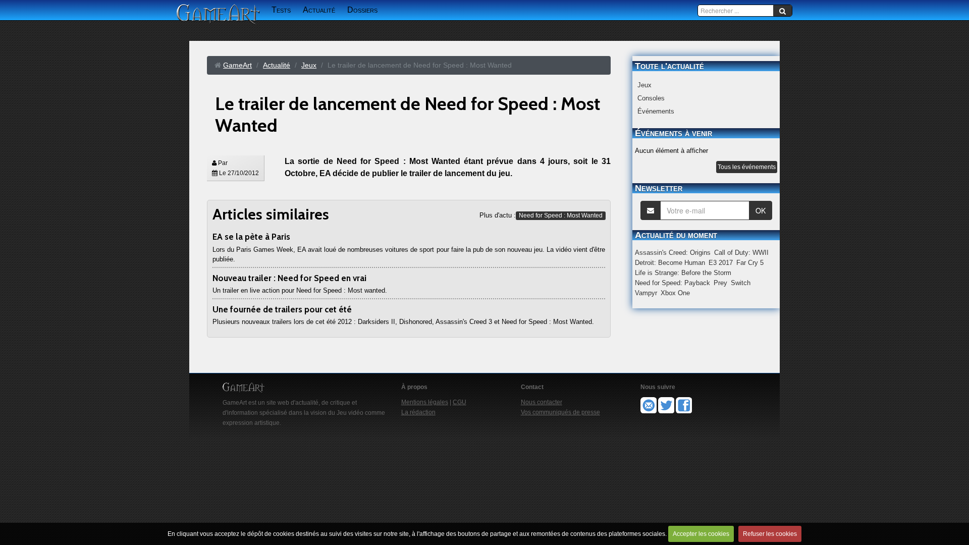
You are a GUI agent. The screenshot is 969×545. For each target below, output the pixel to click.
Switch (740, 283)
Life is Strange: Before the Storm (683, 273)
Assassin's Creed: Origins (673, 252)
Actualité (319, 10)
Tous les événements (747, 167)
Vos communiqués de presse (560, 412)
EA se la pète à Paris (251, 237)
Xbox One (675, 293)
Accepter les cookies (701, 533)
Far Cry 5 (750, 262)
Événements (655, 111)
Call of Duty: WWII (741, 252)
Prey (720, 283)
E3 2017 (721, 262)
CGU (459, 402)
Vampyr (646, 293)
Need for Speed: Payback (672, 283)
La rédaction (418, 412)
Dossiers (362, 10)
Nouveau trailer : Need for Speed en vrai (289, 278)
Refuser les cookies (770, 533)
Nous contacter (541, 402)
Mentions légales (424, 402)
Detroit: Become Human (670, 262)
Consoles (651, 98)
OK (761, 210)
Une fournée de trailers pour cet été (282, 309)
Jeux (644, 85)
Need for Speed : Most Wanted (561, 215)
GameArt (237, 65)
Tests (281, 10)
